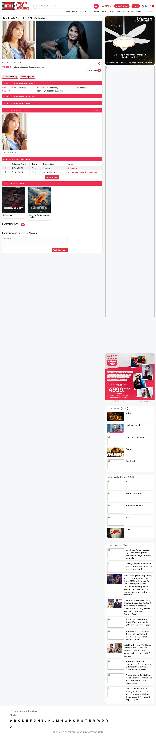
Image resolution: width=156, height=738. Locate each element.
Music (104, 12)
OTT (145, 12)
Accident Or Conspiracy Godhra (82, 172)
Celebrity (83, 12)
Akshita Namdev (37, 18)
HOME (68, 12)
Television (95, 12)
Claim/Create (122, 6)
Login (135, 6)
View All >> (52, 177)
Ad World (120, 12)
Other (138, 12)
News (111, 12)
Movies (74, 12)
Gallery (130, 12)
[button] (106, 6)
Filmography (28, 76)
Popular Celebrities (17, 18)
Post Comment (59, 250)
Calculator (72, 168)
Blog (151, 12)
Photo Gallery (11, 76)
